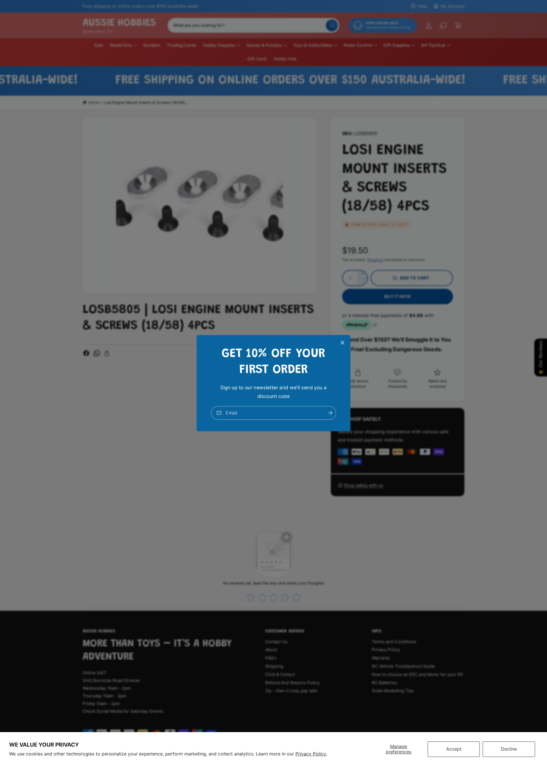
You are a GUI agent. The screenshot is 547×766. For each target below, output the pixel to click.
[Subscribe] (330, 413)
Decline (509, 749)
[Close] (342, 342)
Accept (454, 749)
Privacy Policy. (311, 754)
